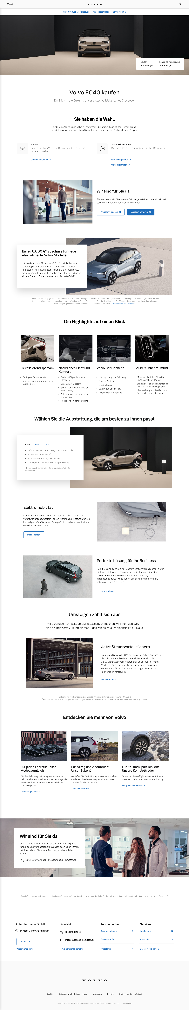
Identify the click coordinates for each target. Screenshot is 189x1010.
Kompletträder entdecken (134, 785)
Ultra (47, 444)
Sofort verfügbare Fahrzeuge (76, 12)
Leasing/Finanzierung (169, 62)
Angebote (144, 939)
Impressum (97, 994)
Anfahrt (23, 941)
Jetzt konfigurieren (39, 160)
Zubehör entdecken (80, 788)
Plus (37, 444)
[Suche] (180, 4)
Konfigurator (146, 931)
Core (27, 444)
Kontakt (110, 994)
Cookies (50, 994)
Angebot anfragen (101, 12)
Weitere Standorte (25, 949)
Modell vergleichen (29, 791)
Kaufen (143, 62)
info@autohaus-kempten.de (61, 859)
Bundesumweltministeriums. (124, 304)
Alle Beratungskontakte (72, 949)
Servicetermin (119, 12)
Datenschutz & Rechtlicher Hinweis (73, 994)
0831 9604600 (33, 859)
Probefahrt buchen (109, 212)
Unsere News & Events (150, 949)
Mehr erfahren (33, 535)
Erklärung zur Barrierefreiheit (130, 994)
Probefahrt (106, 949)
